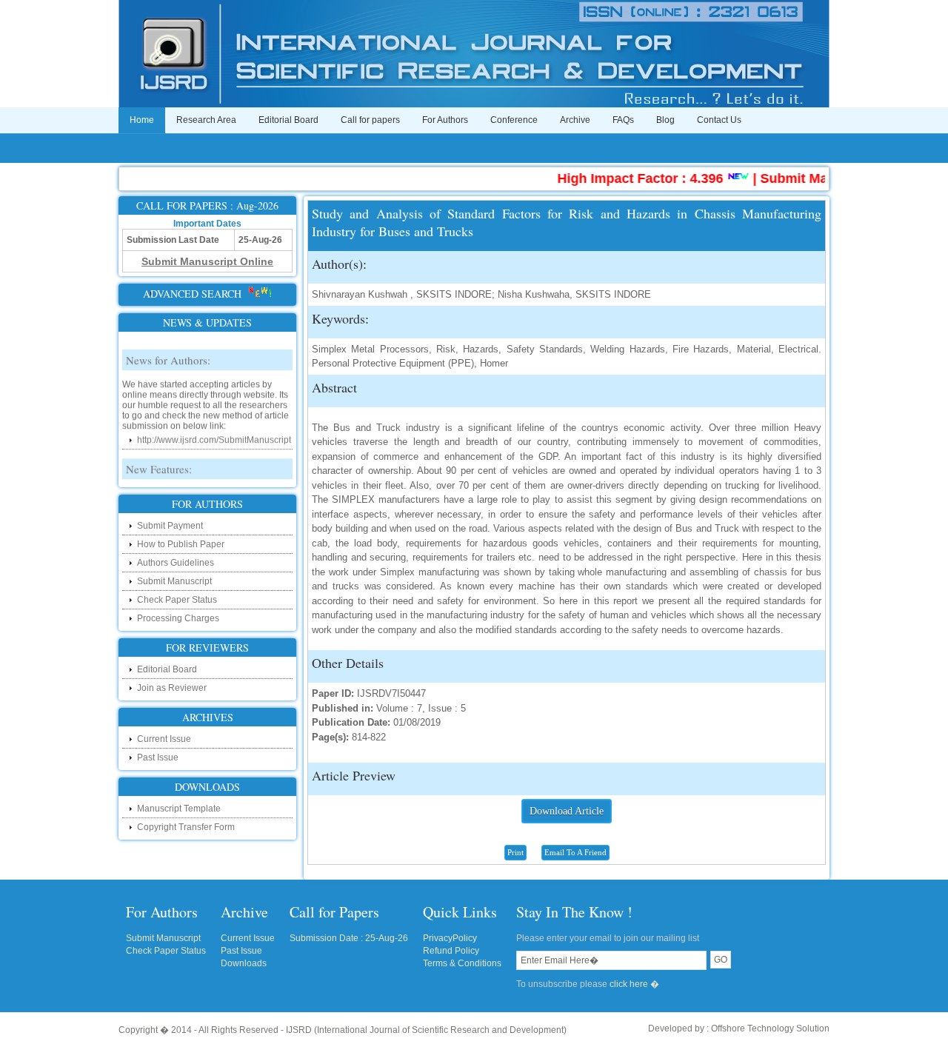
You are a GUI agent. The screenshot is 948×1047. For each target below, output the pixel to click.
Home (142, 120)
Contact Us (719, 120)
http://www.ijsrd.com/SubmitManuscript (214, 433)
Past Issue (157, 757)
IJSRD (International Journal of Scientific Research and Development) (426, 1030)
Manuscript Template (179, 808)
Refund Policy (451, 951)
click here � (634, 984)
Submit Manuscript (174, 581)
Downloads (244, 963)
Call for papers (370, 120)
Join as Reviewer (172, 688)
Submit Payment (170, 526)
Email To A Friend (575, 852)
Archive (575, 120)
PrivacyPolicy (450, 938)
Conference (514, 120)
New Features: (159, 462)
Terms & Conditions (462, 963)
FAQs (623, 120)
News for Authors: (168, 353)
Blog (665, 120)
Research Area (206, 120)
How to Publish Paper (180, 544)
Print (515, 852)
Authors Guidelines (175, 563)
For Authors (445, 120)
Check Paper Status (177, 600)
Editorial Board (288, 120)
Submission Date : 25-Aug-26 (349, 938)
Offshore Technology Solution (770, 1028)
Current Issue (164, 739)
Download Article (567, 811)
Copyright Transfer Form (186, 827)
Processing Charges (178, 618)
